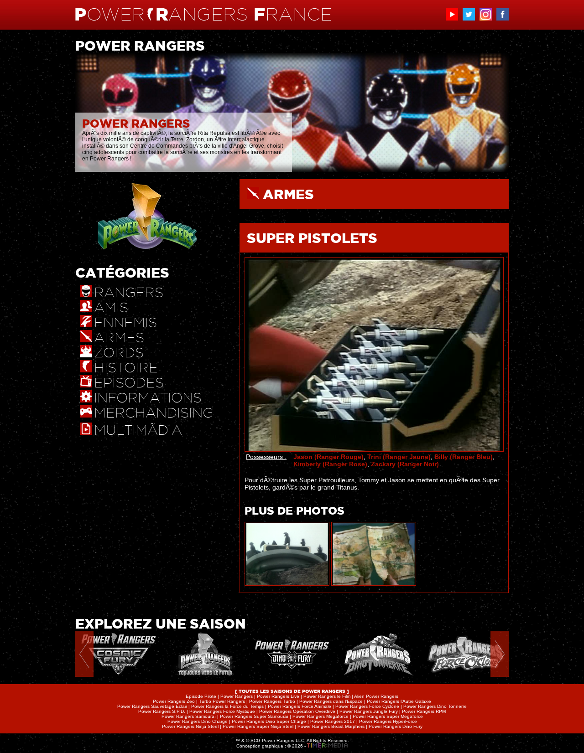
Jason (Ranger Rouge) (328, 456)
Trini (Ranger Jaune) (399, 456)
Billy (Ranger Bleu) (463, 456)
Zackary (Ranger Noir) (405, 464)
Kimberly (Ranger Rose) (330, 464)
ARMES (288, 194)
